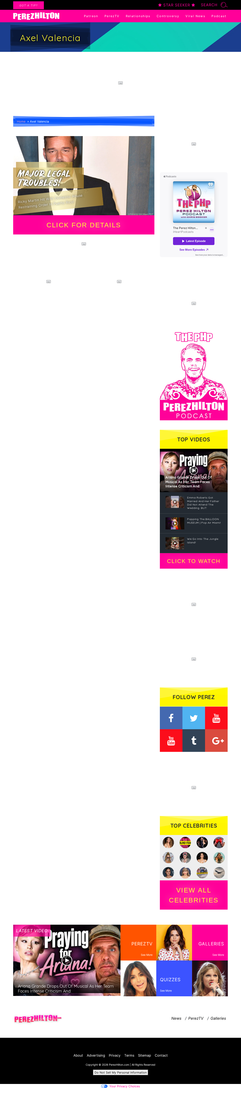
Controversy (168, 16)
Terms (129, 1055)
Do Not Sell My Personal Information (121, 1072)
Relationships (138, 16)
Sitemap (144, 1055)
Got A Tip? (28, 5)
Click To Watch (193, 561)
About (78, 1055)
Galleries (218, 1018)
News (176, 1018)
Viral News (195, 16)
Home (21, 121)
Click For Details (84, 225)
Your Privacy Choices (124, 1086)
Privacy (114, 1055)
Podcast (218, 16)
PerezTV (112, 16)
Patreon (91, 16)
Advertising (96, 1055)
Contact (161, 1055)
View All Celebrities (194, 895)
